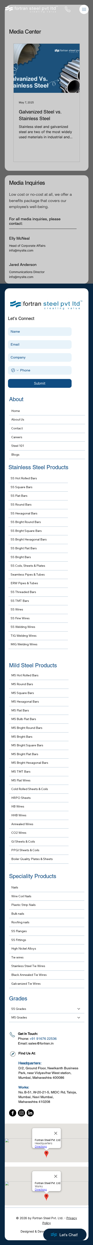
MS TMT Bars (20, 771)
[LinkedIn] (30, 1112)
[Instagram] (21, 1112)
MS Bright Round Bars (26, 728)
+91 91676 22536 (43, 1039)
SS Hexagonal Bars (24, 513)
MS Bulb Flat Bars (23, 719)
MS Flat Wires (20, 780)
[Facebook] (12, 1112)
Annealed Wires (22, 824)
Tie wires (17, 957)
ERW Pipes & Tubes (24, 583)
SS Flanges (19, 931)
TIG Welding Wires (24, 636)
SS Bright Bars (21, 557)
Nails (14, 887)
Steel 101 (17, 446)
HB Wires (17, 806)
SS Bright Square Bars (26, 531)
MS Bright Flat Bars (24, 754)
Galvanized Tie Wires (26, 984)
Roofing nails (20, 922)
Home (15, 411)
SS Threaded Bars (23, 592)
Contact (17, 428)
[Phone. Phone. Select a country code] (15, 370)
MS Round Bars (22, 684)
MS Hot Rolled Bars (24, 675)
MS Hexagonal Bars (25, 701)
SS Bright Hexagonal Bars (29, 539)
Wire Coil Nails (21, 896)
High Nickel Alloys (23, 948)
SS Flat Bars (19, 496)
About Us (17, 419)
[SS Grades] (79, 1009)
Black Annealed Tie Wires (29, 975)
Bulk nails (17, 914)
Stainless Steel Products (38, 467)
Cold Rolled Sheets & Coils (29, 789)
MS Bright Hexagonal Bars (29, 763)
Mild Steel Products (33, 665)
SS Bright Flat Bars (24, 548)
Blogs (15, 454)
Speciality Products (32, 876)
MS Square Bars (22, 693)
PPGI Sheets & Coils (25, 850)
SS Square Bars (21, 487)
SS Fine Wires (20, 618)
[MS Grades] (79, 1017)
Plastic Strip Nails (23, 905)
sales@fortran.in (41, 1043)
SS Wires (17, 609)
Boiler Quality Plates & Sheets (32, 859)
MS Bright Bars (21, 737)
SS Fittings (18, 940)
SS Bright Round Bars (26, 522)
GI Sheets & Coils (23, 841)
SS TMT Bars (20, 601)
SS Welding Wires (23, 627)
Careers (16, 437)
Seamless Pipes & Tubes (28, 574)
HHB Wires (18, 815)
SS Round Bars (21, 504)
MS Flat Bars (20, 710)
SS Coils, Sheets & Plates (28, 566)
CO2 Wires (18, 833)
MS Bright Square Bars (27, 745)
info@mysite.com (21, 250)
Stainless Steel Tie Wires (28, 966)
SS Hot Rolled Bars (24, 478)
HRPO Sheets (21, 798)
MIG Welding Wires (24, 644)
